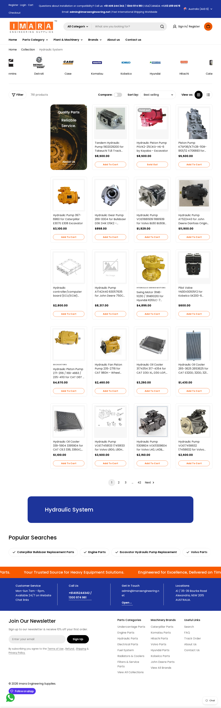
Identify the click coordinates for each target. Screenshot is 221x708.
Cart (30, 5)
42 (139, 482)
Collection (28, 50)
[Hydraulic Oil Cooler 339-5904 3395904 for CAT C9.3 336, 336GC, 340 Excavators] (68, 421)
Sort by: (133, 95)
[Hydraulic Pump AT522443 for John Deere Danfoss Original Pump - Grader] (194, 193)
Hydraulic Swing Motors (151, 287)
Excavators (60, 364)
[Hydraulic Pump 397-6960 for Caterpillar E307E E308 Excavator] (68, 195)
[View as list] (208, 95)
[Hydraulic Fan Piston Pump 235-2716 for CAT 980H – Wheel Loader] (110, 344)
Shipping (81, 648)
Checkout (15, 12)
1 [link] (111, 482)
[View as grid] (198, 95)
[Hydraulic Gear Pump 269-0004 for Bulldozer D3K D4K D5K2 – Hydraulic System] (110, 195)
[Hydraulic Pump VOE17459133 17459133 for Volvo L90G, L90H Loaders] (110, 416)
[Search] (162, 26)
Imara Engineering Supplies (37, 684)
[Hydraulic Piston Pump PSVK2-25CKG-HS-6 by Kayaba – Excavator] (152, 118)
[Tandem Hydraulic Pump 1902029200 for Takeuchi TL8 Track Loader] (110, 118)
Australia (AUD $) (199, 9)
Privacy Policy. (17, 652)
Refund (70, 648)
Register (13, 5)
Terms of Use (55, 648)
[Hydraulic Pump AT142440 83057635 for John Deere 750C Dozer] (110, 267)
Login (23, 5)
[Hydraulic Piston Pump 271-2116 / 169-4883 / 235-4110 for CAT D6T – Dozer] (68, 344)
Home (13, 50)
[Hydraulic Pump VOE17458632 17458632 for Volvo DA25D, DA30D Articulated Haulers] (194, 421)
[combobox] (115, 26)
